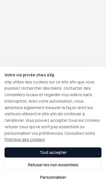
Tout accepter (53, 152)
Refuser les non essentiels (53, 164)
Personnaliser (53, 177)
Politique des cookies (25, 139)
